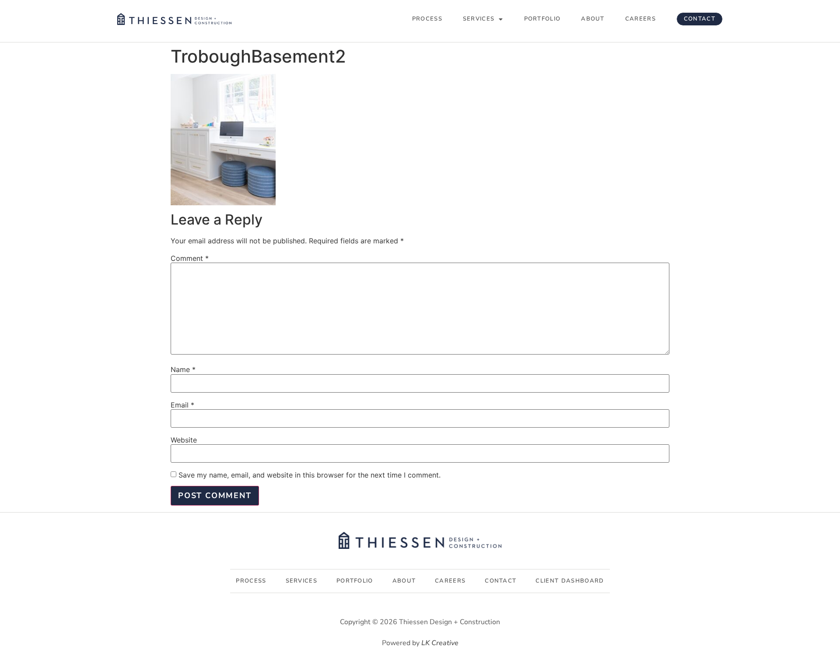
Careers (640, 19)
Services (478, 19)
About (593, 19)
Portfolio (542, 19)
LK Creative (439, 643)
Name (183, 369)
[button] (483, 19)
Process (427, 19)
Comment (190, 258)
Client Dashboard (570, 581)
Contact (699, 19)
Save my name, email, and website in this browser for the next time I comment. (309, 474)
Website (184, 439)
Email (182, 404)
